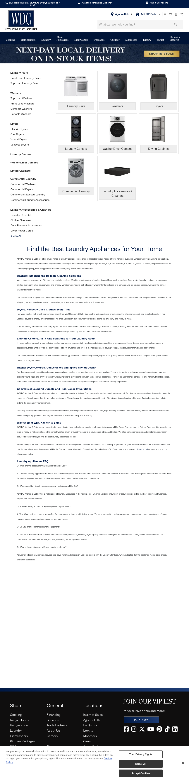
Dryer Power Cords (22, 230)
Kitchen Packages (22, 741)
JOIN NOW (141, 719)
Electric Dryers (19, 129)
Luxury (147, 39)
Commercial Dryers (22, 189)
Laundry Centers (20, 154)
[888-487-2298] (176, 14)
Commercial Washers (23, 184)
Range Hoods (19, 720)
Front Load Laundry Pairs (25, 78)
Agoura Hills (91, 720)
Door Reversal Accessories (26, 225)
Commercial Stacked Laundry (28, 194)
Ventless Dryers (20, 144)
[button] (165, 14)
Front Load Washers (22, 103)
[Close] (183, 763)
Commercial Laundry (23, 178)
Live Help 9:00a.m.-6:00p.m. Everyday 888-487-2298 (34, 4)
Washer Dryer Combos (24, 162)
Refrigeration (19, 725)
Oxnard (88, 741)
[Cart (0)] (181, 14)
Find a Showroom (158, 2)
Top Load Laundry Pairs (24, 83)
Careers (52, 736)
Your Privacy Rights (140, 754)
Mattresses (131, 39)
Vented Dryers (19, 139)
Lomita (88, 730)
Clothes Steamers (21, 220)
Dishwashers (81, 39)
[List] (170, 14)
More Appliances (62, 38)
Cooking (10, 39)
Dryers (14, 123)
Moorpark (90, 736)
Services (53, 720)
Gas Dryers (17, 134)
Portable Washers (21, 113)
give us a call (142, 449)
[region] (94, 763)
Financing (54, 714)
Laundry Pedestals (21, 215)
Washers (15, 93)
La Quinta (90, 725)
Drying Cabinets (20, 170)
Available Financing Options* (96, 2)
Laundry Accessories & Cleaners (30, 209)
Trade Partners (57, 725)
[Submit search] (176, 24)
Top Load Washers (21, 98)
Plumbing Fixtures (175, 38)
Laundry (46, 39)
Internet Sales (93, 714)
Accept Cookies (141, 773)
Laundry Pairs (19, 72)
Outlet (160, 39)
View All (17, 236)
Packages (99, 39)
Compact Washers (21, 108)
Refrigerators (28, 39)
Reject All (140, 764)
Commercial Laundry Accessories (30, 199)
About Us (53, 730)
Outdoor (114, 39)
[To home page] (21, 20)
